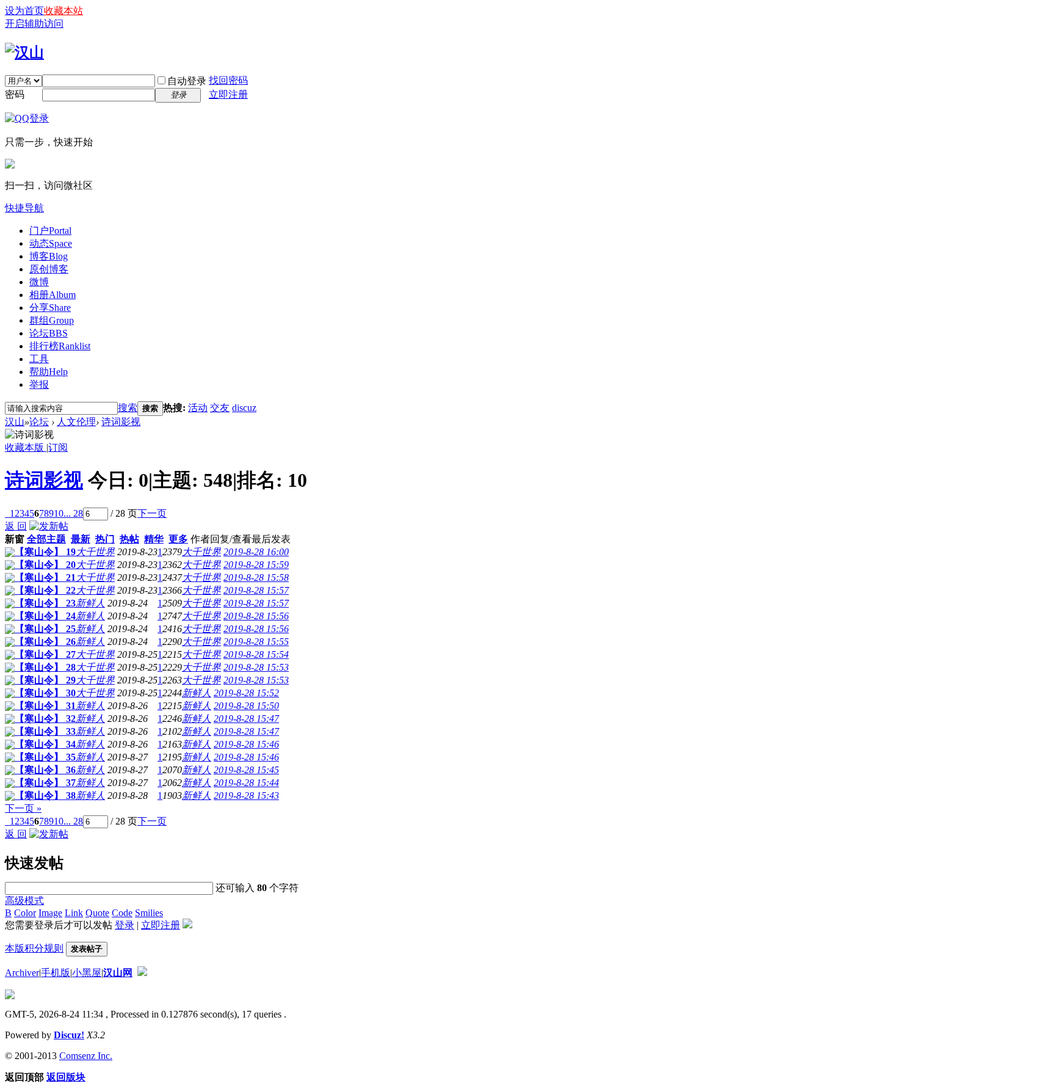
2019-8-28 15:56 (256, 616)
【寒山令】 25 (45, 629)
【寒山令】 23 (45, 603)
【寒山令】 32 (45, 718)
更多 (178, 539)
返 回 (16, 526)
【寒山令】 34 (45, 744)
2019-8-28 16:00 (256, 552)
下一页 (152, 513)
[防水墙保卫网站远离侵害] (142, 972)
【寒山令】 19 (45, 552)
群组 (51, 320)
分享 (50, 307)
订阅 (58, 447)
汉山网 (117, 972)
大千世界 (95, 552)
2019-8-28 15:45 (246, 770)
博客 (48, 256)
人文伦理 (76, 422)
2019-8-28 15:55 (256, 641)
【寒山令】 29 (45, 680)
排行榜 (59, 346)
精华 (154, 539)
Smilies (149, 913)
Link (74, 913)
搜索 (127, 407)
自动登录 (186, 81)
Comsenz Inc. (85, 1056)
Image (50, 913)
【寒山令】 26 (45, 641)
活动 (198, 407)
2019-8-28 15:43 (246, 795)
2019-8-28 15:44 (246, 783)
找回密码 (228, 80)
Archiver (22, 972)
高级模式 (24, 900)
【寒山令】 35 (45, 757)
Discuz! (69, 1035)
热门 (105, 539)
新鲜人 (90, 603)
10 (58, 513)
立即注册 (228, 94)
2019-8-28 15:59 (256, 564)
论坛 (48, 333)
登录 (124, 925)
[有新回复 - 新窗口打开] (10, 553)
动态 (50, 243)
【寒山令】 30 (45, 693)
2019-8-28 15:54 (256, 654)
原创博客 (48, 269)
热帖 (129, 539)
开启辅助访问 (34, 23)
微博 (39, 282)
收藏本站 (63, 10)
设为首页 (24, 10)
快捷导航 (24, 208)
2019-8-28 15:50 (246, 706)
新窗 (14, 539)
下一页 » (23, 808)
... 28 (73, 513)
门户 (50, 230)
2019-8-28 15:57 (256, 590)
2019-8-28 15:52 (246, 693)
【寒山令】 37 (45, 783)
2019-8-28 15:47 (246, 718)
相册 (52, 295)
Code (122, 913)
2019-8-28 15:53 (256, 667)
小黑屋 (86, 972)
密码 (14, 94)
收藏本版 (25, 447)
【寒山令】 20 (45, 564)
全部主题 (46, 539)
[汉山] (24, 52)
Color (25, 913)
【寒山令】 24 (45, 616)
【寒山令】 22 (45, 590)
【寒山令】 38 (45, 795)
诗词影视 (120, 422)
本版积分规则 (34, 948)
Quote (97, 913)
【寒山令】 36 (45, 770)
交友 (220, 407)
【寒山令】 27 (45, 654)
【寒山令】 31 (45, 706)
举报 (39, 384)
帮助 (48, 371)
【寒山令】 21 (45, 577)
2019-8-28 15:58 (256, 577)
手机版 (55, 972)
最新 (80, 539)
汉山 (14, 422)
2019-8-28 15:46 (246, 744)
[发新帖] (48, 526)
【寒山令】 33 (45, 731)
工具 (39, 359)
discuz (244, 407)
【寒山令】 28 (45, 667)
